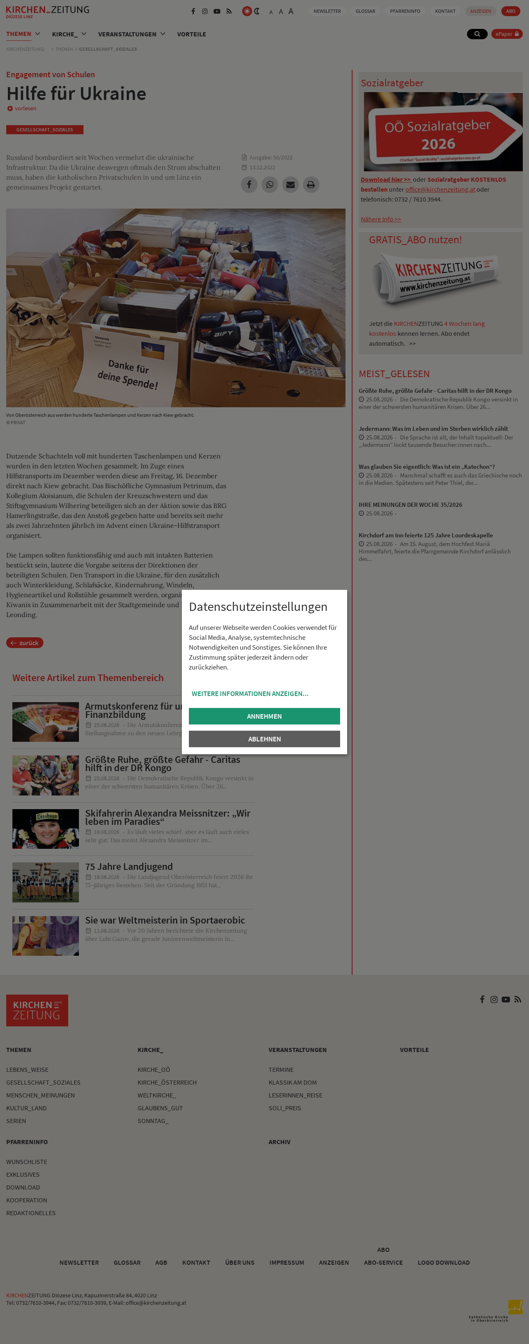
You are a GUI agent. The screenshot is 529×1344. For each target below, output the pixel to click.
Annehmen (264, 716)
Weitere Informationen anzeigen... (250, 693)
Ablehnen (264, 738)
